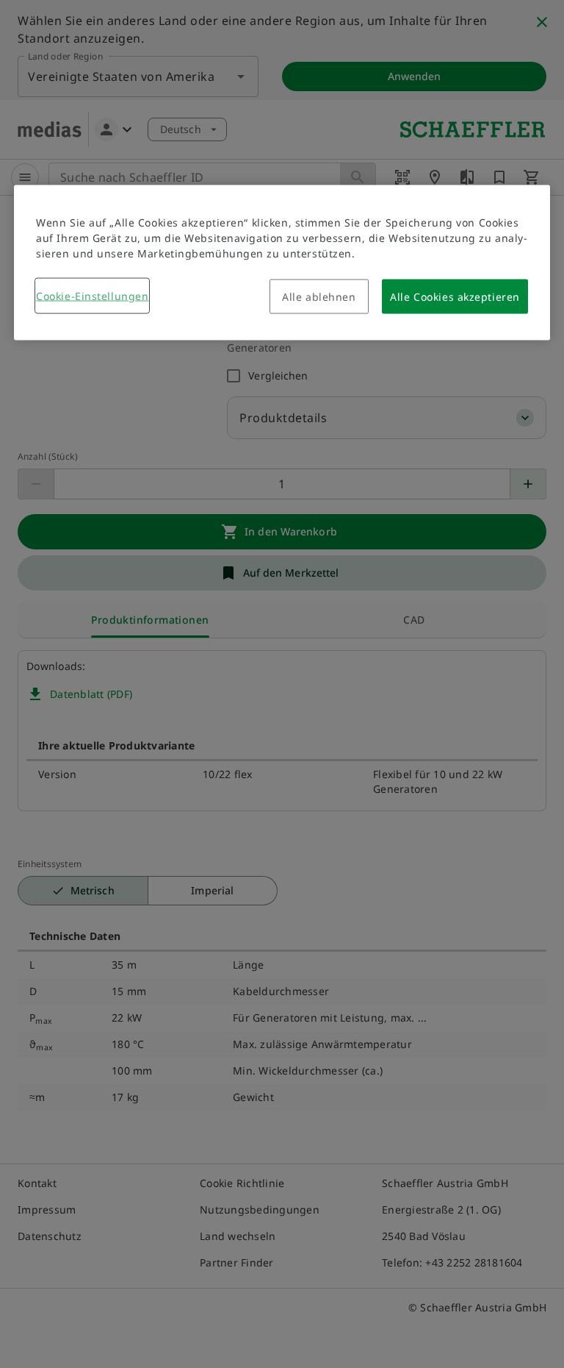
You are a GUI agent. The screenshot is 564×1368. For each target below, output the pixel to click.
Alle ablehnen (318, 297)
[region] (282, 263)
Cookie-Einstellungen (92, 296)
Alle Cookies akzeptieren (454, 297)
